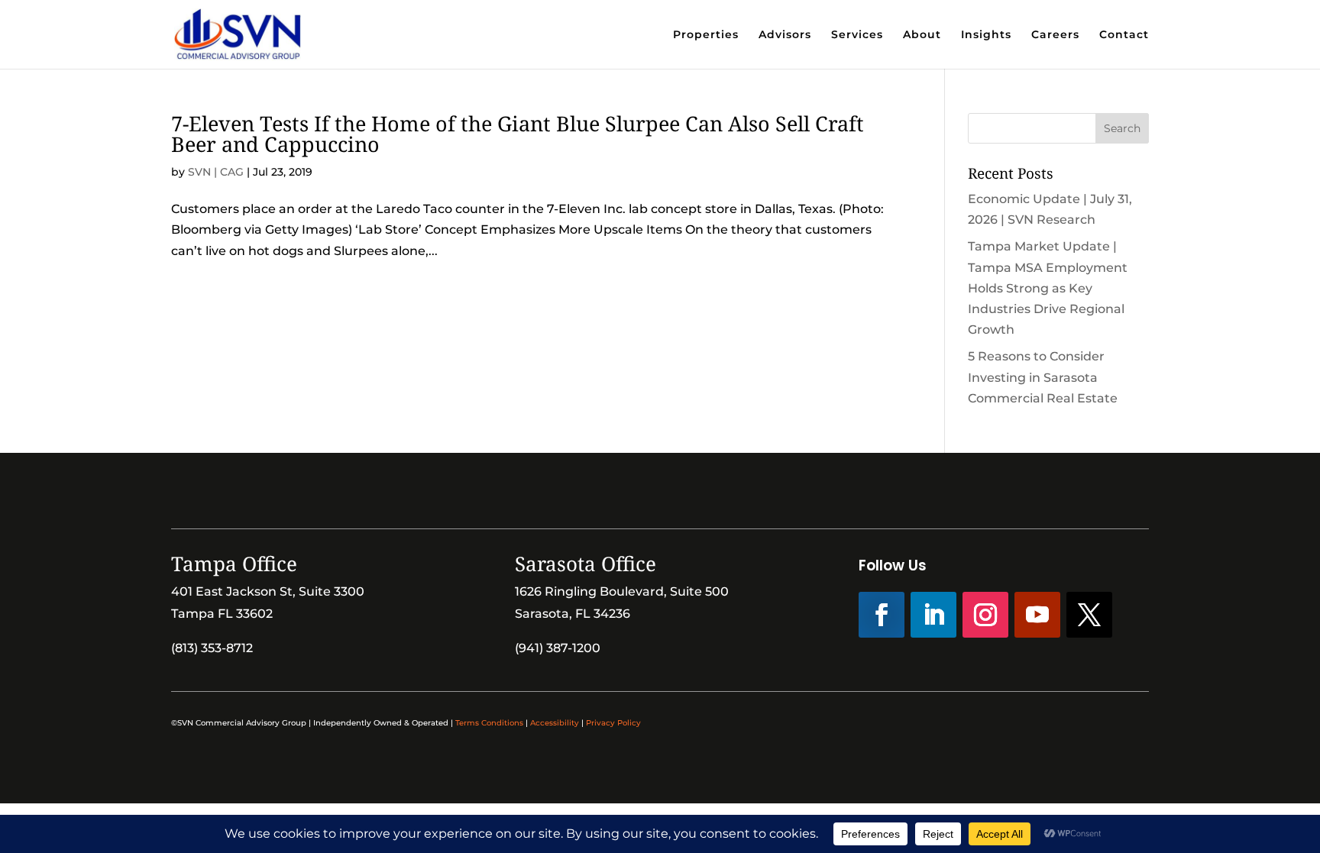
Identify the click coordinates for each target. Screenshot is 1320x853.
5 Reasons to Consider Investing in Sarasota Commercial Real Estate (1043, 377)
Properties (706, 35)
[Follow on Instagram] (985, 615)
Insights (986, 35)
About (922, 35)
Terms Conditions (489, 723)
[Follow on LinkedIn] (933, 615)
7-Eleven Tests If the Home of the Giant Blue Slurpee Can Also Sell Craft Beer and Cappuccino (517, 133)
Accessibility (554, 723)
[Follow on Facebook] (881, 615)
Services (857, 35)
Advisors (785, 35)
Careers (1055, 35)
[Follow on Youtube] (1037, 615)
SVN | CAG (216, 172)
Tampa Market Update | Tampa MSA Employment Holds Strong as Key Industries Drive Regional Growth (1048, 288)
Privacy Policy (613, 723)
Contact (1124, 35)
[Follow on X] (1089, 615)
